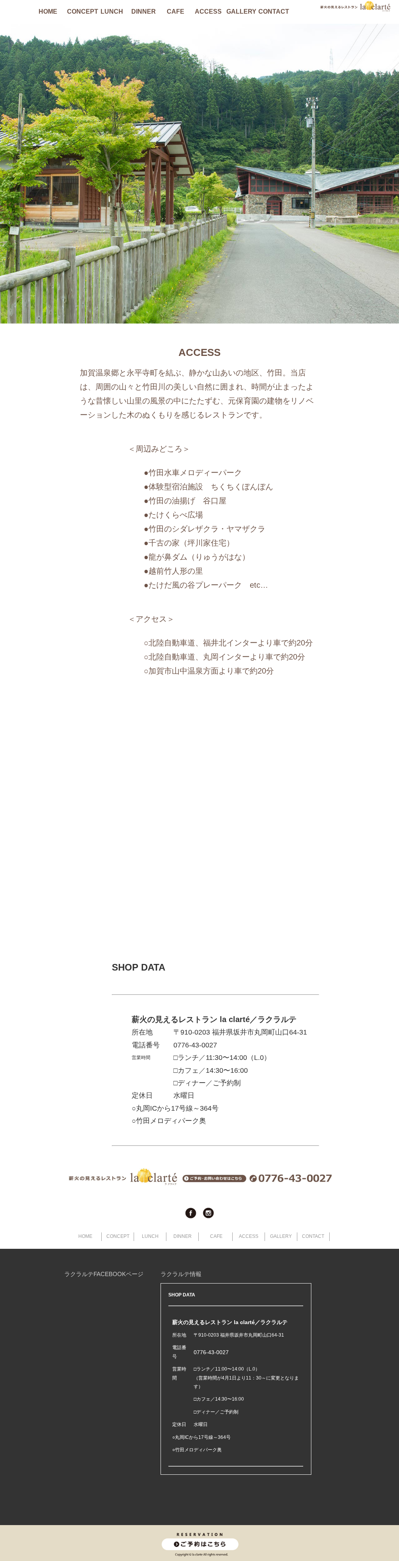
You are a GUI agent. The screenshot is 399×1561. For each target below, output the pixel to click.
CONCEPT (81, 11)
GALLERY (240, 11)
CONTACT (272, 11)
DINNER (143, 11)
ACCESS (208, 11)
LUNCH (112, 11)
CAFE (175, 11)
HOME (48, 11)
